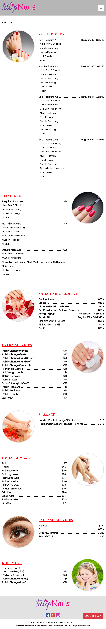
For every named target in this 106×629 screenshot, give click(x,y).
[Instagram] (58, 615)
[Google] (53, 615)
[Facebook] (48, 615)
